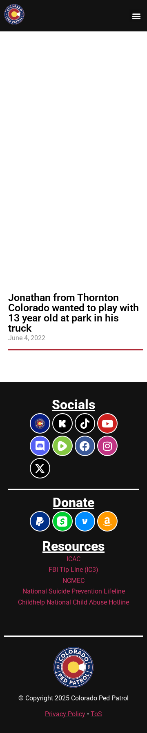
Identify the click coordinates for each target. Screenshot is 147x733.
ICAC (73, 559)
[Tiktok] (85, 423)
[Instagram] (107, 446)
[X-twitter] (40, 468)
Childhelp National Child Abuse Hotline (73, 602)
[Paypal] (40, 521)
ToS (96, 714)
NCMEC (73, 581)
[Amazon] (107, 521)
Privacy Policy (65, 714)
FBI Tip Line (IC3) (73, 570)
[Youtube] (107, 423)
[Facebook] (85, 446)
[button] (136, 15)
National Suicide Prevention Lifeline (73, 591)
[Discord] (40, 446)
